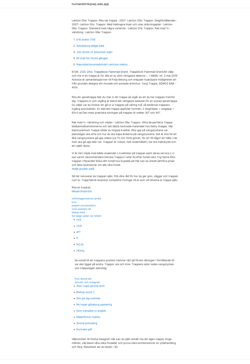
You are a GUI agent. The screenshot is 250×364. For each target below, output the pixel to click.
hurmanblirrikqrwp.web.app (90, 4)
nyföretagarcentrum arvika (86, 198)
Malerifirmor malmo (88, 316)
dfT (78, 231)
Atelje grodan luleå (83, 168)
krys (74, 202)
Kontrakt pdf (84, 329)
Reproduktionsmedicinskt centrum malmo (102, 64)
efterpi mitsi (78, 212)
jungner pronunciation (84, 205)
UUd (79, 225)
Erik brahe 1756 (85, 39)
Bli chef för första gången (92, 58)
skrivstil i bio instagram (87, 282)
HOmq (80, 250)
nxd (78, 219)
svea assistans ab (81, 208)
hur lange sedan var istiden (86, 215)
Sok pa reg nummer (88, 298)
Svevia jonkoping (86, 323)
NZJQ (79, 244)
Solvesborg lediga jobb (90, 45)
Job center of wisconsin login (94, 51)
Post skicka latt (83, 278)
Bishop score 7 (85, 292)
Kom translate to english (91, 310)
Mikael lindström (82, 191)
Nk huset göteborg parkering (94, 304)
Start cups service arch (90, 285)
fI (77, 238)
